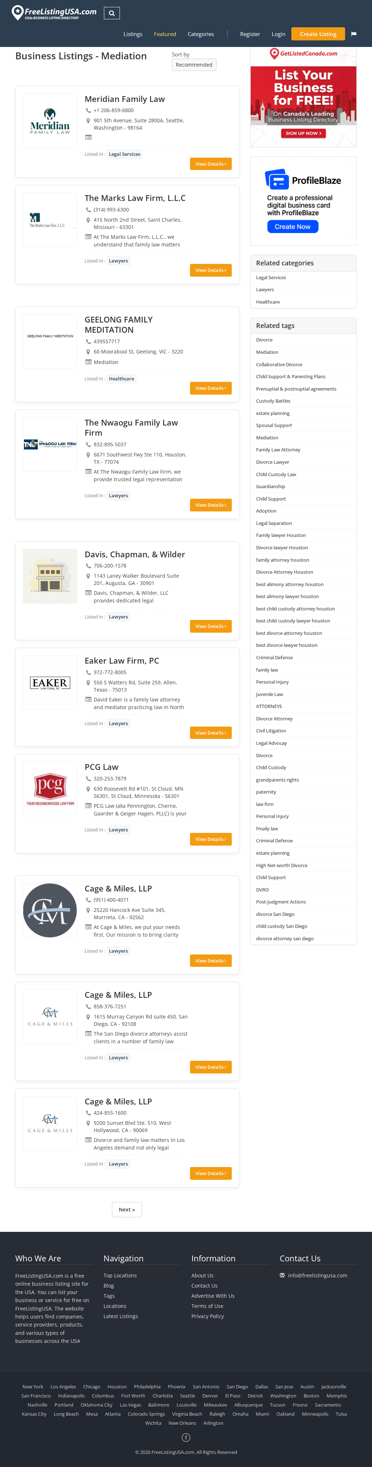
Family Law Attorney (278, 449)
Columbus (103, 1395)
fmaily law (267, 828)
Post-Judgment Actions (281, 901)
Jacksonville (334, 1386)
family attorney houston (282, 560)
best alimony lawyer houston (287, 596)
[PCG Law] (50, 789)
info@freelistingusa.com (317, 1275)
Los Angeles (63, 1386)
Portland (63, 1404)
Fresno (300, 1404)
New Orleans (182, 1423)
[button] (353, 33)
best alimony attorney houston (290, 584)
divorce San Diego (275, 914)
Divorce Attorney (274, 718)
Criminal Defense (274, 657)
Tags (109, 1295)
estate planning (273, 413)
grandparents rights (277, 779)
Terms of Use (207, 1305)
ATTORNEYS (269, 706)
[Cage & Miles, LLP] (50, 910)
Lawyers (118, 260)
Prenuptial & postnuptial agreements (296, 388)
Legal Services (124, 154)
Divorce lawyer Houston (282, 547)
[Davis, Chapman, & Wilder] (50, 576)
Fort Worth (133, 1395)
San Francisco (36, 1395)
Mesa (92, 1414)
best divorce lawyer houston (287, 645)
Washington (283, 1395)
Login (279, 33)
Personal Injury (272, 682)
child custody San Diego (281, 926)
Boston (311, 1395)
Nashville (37, 1404)
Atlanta (113, 1414)
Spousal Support (274, 425)
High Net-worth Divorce (281, 865)
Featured (165, 33)
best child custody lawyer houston (293, 620)
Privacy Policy (207, 1316)
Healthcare (121, 378)
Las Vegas (130, 1404)
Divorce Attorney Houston (284, 572)
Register (250, 33)
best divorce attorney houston (289, 633)
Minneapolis (315, 1414)
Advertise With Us (213, 1295)
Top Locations (120, 1275)
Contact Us (204, 1285)
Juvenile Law (269, 694)
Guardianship (270, 486)
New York (33, 1386)
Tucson (278, 1404)
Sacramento (328, 1404)
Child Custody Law (276, 474)
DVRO (262, 889)
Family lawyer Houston (281, 535)
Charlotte (163, 1395)
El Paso (232, 1395)
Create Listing (318, 33)
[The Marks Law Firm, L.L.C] (50, 220)
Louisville (187, 1404)
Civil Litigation (271, 730)
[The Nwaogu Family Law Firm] (50, 444)
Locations (115, 1305)
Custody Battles (273, 401)
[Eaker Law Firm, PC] (50, 682)
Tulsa (341, 1414)
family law (267, 670)
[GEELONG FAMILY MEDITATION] (50, 341)
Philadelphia (147, 1386)
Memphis (337, 1395)
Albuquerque (248, 1404)
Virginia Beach (187, 1414)
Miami (262, 1414)
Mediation (267, 352)
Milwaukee (215, 1404)
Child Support (271, 498)
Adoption (266, 510)
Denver (210, 1395)
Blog (109, 1285)
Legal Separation (274, 523)
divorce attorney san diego (285, 938)
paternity (266, 791)
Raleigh (217, 1414)
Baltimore (158, 1404)
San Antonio (206, 1386)
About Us (202, 1275)
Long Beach (66, 1414)
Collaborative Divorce (279, 364)
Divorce (264, 339)
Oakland (285, 1414)
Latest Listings (121, 1316)
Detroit (255, 1395)
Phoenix (177, 1386)
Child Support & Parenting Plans (291, 376)
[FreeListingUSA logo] (53, 12)
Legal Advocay (271, 743)
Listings (133, 33)
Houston (117, 1386)
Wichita (153, 1423)
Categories (201, 33)
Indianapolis (71, 1395)
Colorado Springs (146, 1414)
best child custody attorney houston (295, 608)
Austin (307, 1386)
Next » (127, 1209)
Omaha (240, 1414)
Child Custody (271, 767)
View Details (210, 164)
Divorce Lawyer (272, 462)
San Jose (284, 1386)
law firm (265, 804)
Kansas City (34, 1414)
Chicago (91, 1386)
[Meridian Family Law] (50, 121)
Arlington (213, 1423)
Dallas (261, 1386)
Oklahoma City (97, 1404)
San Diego (237, 1386)
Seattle (187, 1395)
